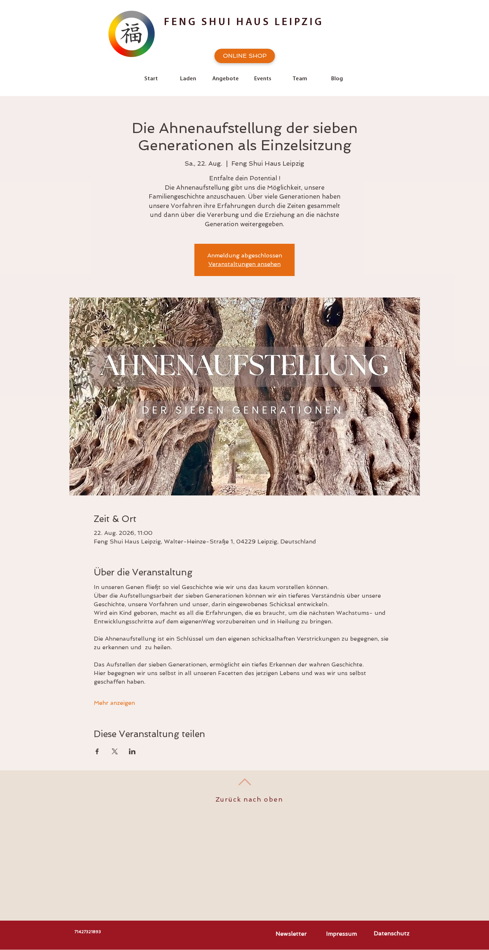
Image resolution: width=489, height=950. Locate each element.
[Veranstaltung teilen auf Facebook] (97, 751)
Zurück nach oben (249, 799)
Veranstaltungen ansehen (244, 264)
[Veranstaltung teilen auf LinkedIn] (132, 751)
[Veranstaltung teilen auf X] (114, 751)
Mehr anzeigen (114, 702)
